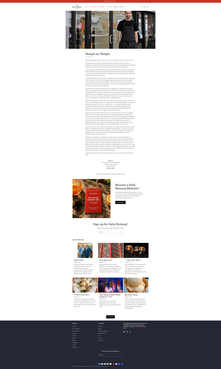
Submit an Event (102, 333)
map (118, 162)
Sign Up (100, 328)
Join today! (120, 202)
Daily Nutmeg (79, 366)
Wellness (75, 347)
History (74, 338)
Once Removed (105, 260)
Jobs (99, 335)
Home (74, 340)
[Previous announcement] (72, 1)
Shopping (75, 342)
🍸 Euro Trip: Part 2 (132, 260)
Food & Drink (76, 331)
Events (74, 326)
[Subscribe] (121, 232)
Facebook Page (110, 168)
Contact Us (100, 340)
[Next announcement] (148, 1)
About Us (100, 326)
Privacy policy (97, 366)
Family (74, 335)
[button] (87, 6)
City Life (75, 333)
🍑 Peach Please (131, 295)
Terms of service (104, 366)
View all (110, 316)
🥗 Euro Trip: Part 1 (81, 295)
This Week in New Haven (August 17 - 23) (109, 296)
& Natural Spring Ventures (87, 366)
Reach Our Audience (103, 331)
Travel (74, 345)
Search (99, 338)
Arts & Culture (76, 328)
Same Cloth (78, 260)
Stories (75, 323)
